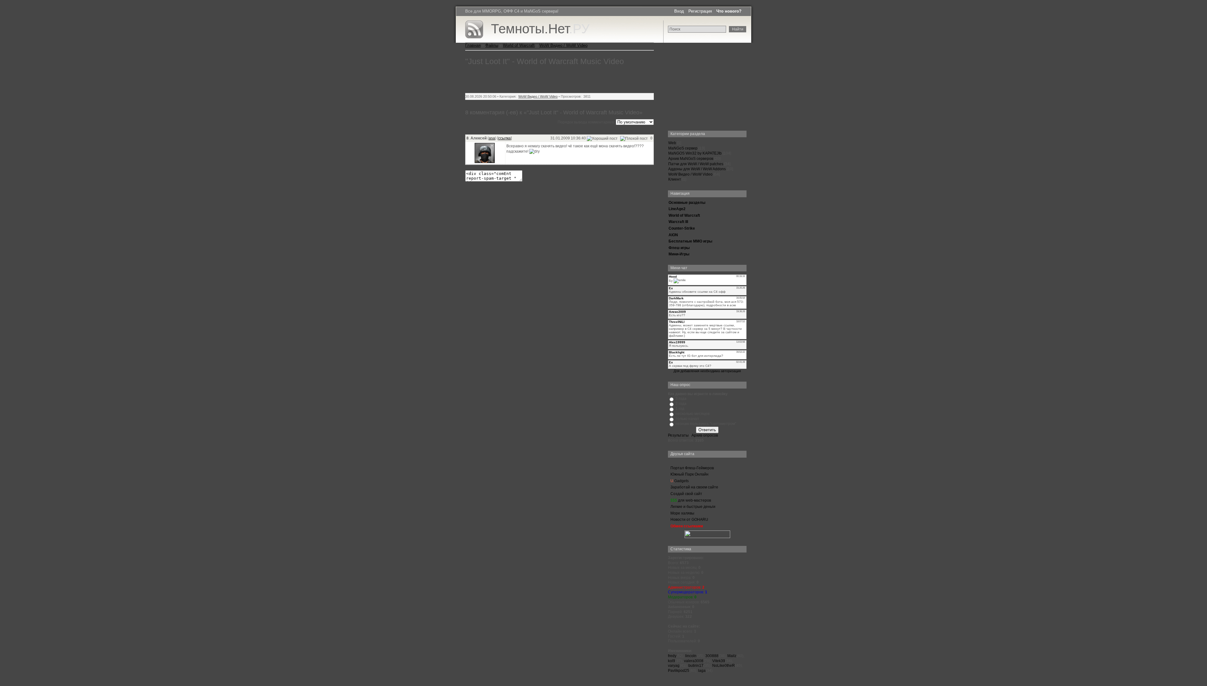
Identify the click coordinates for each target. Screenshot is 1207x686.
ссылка (504, 138)
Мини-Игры (679, 254)
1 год (679, 408)
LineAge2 (677, 209)
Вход (679, 11)
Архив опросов (705, 435)
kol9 (671, 661)
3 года (680, 398)
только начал (687, 418)
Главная (473, 45)
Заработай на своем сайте (694, 487)
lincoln (691, 656)
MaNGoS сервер (682, 148)
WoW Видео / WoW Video (690, 174)
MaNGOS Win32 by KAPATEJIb (695, 153)
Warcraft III (678, 222)
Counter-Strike (682, 228)
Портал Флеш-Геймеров (692, 468)
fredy (672, 656)
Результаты (678, 435)
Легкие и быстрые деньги (692, 506)
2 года (680, 403)
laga (702, 670)
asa (492, 138)
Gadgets (679, 481)
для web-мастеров (690, 500)
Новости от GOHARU (689, 519)
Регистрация (700, 11)
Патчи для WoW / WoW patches (695, 164)
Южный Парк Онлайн (689, 474)
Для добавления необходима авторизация (707, 371)
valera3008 (693, 661)
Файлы (491, 45)
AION (673, 235)
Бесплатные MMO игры (690, 241)
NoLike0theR (723, 665)
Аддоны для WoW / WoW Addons (697, 169)
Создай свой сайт (686, 494)
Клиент (674, 179)
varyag (674, 665)
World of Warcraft (684, 215)
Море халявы (682, 513)
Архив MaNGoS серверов (690, 158)
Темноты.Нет (540, 28)
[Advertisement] (707, 82)
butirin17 (695, 665)
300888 (712, 656)
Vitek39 (718, 661)
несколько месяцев (692, 413)
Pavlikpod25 (678, 670)
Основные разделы (687, 202)
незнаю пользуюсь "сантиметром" (705, 424)
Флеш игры (679, 248)
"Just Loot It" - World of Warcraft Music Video (544, 61)
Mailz (731, 656)
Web (672, 143)
